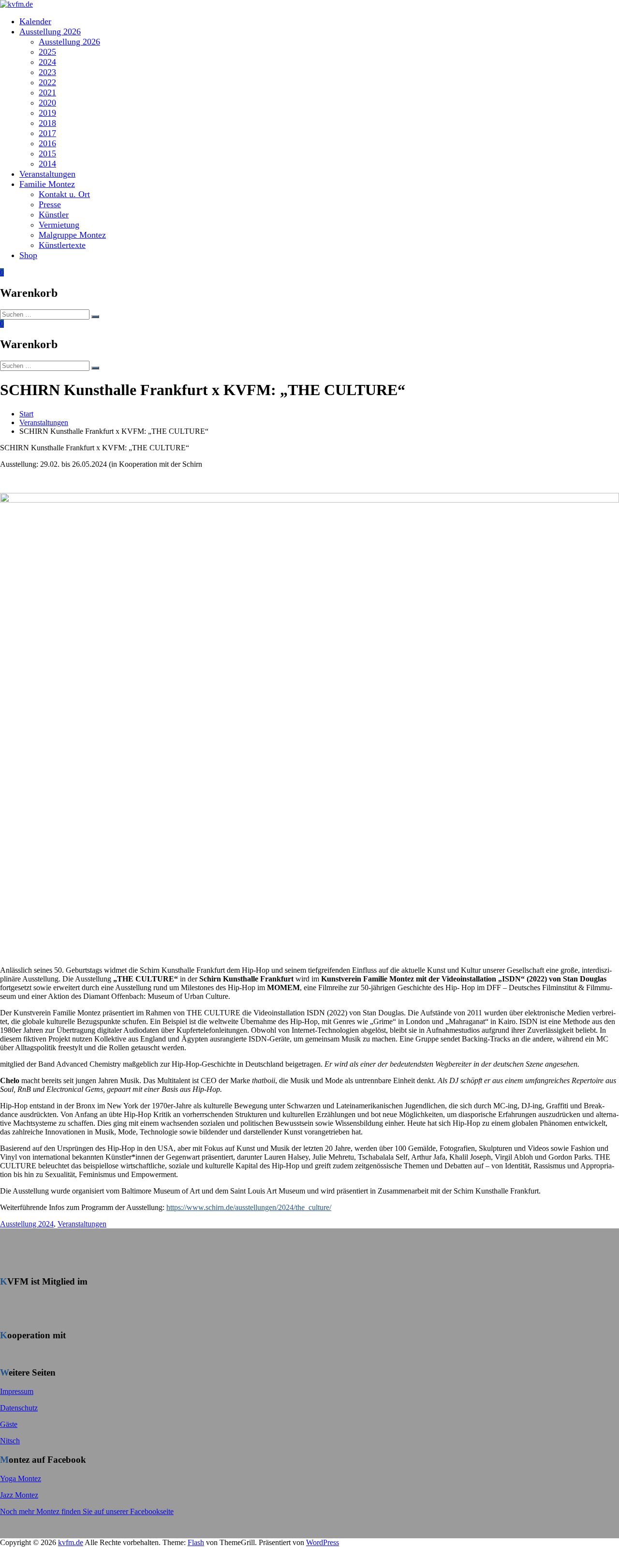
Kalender (35, 21)
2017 (47, 133)
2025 (47, 52)
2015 (47, 153)
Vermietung (59, 225)
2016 (47, 143)
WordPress (322, 1542)
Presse (50, 204)
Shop (28, 255)
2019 (47, 113)
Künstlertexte (62, 245)
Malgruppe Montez (72, 235)
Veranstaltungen (47, 174)
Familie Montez (47, 184)
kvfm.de (70, 1542)
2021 (47, 92)
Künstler (54, 214)
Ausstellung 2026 (50, 31)
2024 (47, 62)
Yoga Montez (20, 1478)
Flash (196, 1542)
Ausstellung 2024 (27, 1224)
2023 (47, 72)
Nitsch (10, 1441)
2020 (47, 102)
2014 (47, 163)
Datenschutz (19, 1408)
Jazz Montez (19, 1495)
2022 (47, 82)
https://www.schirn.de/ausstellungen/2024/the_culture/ (248, 1207)
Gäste (8, 1424)
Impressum (16, 1391)
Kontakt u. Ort (64, 194)
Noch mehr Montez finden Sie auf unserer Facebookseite (87, 1511)
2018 (47, 123)
